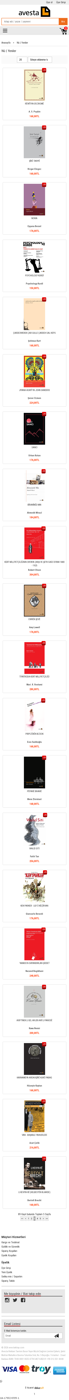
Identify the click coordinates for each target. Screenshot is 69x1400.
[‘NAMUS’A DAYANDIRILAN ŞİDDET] (34, 930)
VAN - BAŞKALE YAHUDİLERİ (34, 1135)
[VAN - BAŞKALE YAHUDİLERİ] (34, 1102)
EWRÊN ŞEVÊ (34, 619)
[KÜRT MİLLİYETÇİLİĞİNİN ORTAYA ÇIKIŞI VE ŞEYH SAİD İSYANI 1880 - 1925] (34, 529)
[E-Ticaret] (39, 1387)
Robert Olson (34, 570)
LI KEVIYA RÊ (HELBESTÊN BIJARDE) (34, 1192)
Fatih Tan (34, 856)
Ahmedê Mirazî (34, 512)
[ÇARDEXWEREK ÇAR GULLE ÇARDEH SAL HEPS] (34, 300)
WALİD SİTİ (34, 848)
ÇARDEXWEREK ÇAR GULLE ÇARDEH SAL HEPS (34, 333)
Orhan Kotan (34, 455)
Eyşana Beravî (34, 226)
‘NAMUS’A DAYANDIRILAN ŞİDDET (34, 963)
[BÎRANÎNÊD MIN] (34, 471)
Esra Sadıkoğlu (34, 742)
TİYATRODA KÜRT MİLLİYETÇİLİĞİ (34, 676)
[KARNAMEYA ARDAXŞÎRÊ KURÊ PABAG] (34, 1044)
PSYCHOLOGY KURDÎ (34, 275)
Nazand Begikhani (34, 971)
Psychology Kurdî (34, 283)
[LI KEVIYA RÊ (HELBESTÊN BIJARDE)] (34, 1159)
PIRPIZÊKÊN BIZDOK (34, 734)
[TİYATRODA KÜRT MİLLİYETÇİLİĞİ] (34, 643)
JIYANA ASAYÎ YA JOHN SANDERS (34, 390)
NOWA (34, 218)
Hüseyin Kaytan (34, 1085)
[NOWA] (34, 185)
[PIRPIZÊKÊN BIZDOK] (34, 701)
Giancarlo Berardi (34, 914)
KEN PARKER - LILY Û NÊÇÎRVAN (34, 905)
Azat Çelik (34, 1143)
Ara (63, 21)
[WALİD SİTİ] (34, 815)
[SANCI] (34, 414)
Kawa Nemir (34, 1028)
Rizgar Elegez (34, 169)
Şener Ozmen (34, 398)
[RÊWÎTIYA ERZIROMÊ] (34, 70)
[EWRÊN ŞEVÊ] (34, 586)
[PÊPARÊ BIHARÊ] (34, 758)
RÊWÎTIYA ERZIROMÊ (34, 103)
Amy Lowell (34, 627)
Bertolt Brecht (34, 1200)
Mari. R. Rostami (34, 684)
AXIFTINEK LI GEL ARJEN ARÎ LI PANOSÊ (34, 1020)
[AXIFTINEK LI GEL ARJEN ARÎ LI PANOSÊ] (34, 987)
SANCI (34, 447)
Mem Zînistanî (34, 799)
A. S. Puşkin (34, 111)
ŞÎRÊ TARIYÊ (34, 161)
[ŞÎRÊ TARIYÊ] (34, 128)
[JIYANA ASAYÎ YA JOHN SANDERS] (34, 357)
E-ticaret (29, 1387)
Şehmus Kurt (34, 341)
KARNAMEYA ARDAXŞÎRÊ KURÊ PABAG (34, 1077)
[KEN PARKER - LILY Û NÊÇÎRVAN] (34, 873)
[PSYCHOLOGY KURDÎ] (34, 242)
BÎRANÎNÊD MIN (34, 504)
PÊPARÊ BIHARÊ (34, 791)
